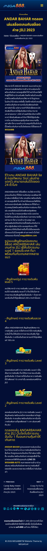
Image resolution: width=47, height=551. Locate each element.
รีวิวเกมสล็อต (23, 14)
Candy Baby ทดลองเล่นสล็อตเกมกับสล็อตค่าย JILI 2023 (12, 487)
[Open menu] (41, 5)
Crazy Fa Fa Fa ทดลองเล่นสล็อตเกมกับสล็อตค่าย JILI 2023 (35, 489)
